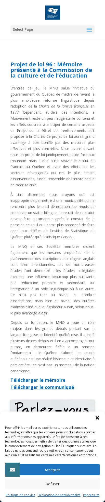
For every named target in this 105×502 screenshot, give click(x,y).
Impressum (91, 495)
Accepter (52, 469)
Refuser (53, 483)
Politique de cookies (20, 495)
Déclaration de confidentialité (59, 495)
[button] (97, 417)
